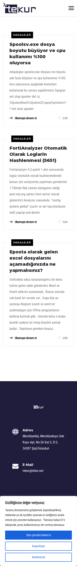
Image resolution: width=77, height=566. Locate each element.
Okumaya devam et (25, 118)
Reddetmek (38, 557)
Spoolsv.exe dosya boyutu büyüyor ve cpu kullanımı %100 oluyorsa (37, 54)
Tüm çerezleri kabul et (38, 535)
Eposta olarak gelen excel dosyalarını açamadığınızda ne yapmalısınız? (33, 261)
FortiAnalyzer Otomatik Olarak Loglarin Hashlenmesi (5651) (38, 154)
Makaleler (22, 34)
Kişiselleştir (38, 546)
